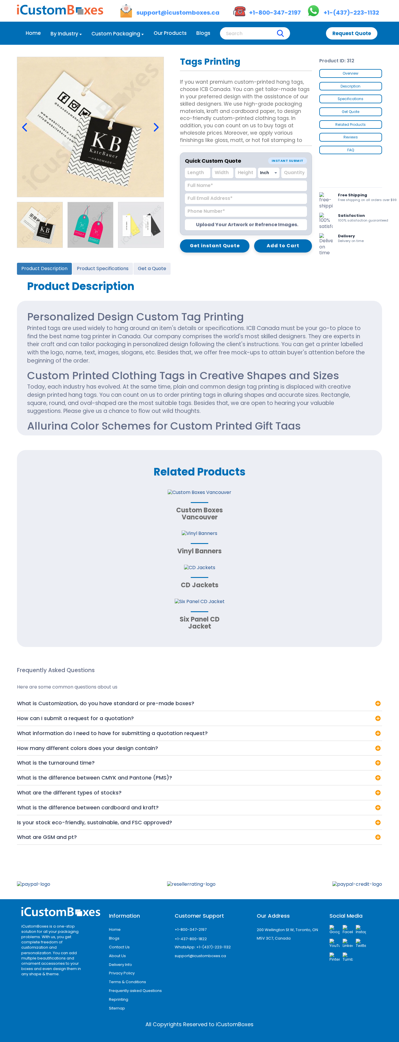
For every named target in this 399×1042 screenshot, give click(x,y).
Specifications (350, 98)
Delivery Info (120, 964)
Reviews (351, 137)
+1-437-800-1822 (191, 939)
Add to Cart (283, 245)
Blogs (203, 33)
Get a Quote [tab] (152, 268)
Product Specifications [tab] (103, 268)
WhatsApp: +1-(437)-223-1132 (203, 947)
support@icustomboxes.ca (200, 956)
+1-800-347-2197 (191, 929)
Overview (350, 73)
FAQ (350, 149)
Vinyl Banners (199, 551)
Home (33, 33)
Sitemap (117, 1008)
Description (350, 86)
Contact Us (119, 947)
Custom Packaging (115, 33)
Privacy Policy (122, 973)
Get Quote (350, 111)
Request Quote (351, 33)
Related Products (350, 124)
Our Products (170, 33)
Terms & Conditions (127, 982)
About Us (117, 956)
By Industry (64, 33)
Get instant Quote (215, 245)
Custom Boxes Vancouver (199, 514)
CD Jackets (199, 585)
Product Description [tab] (44, 268)
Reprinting (118, 999)
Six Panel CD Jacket (200, 623)
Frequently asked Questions (135, 990)
